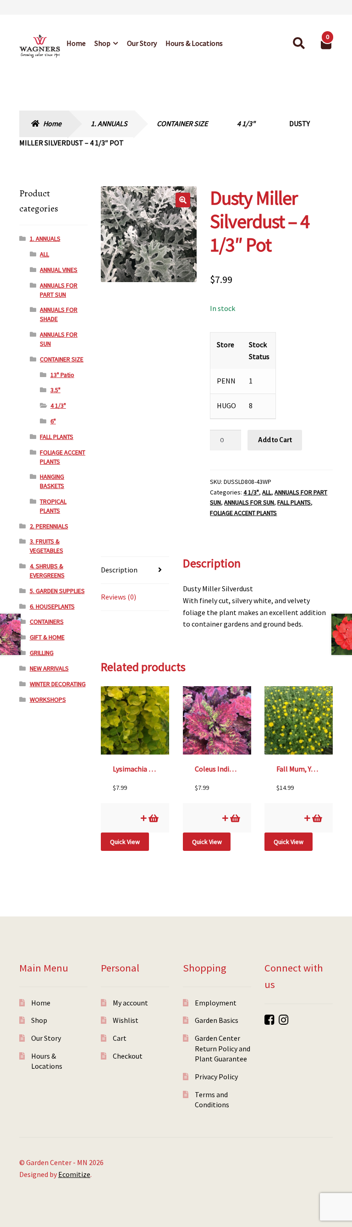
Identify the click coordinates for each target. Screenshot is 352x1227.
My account (130, 1002)
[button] (183, 200)
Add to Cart (275, 440)
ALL (266, 492)
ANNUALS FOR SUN (249, 502)
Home (76, 43)
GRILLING (42, 653)
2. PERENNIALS (49, 526)
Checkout (128, 1055)
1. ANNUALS (109, 123)
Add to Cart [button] (152, 818)
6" (53, 421)
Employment (215, 1002)
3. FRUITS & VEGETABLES (46, 546)
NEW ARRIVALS (49, 668)
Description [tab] (119, 569)
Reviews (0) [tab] (118, 596)
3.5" (55, 390)
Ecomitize (74, 1174)
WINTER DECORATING (58, 684)
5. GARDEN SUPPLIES (57, 591)
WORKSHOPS (48, 699)
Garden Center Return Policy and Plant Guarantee (222, 1048)
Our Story (142, 43)
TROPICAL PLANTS (53, 506)
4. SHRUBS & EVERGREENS (47, 570)
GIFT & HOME (47, 637)
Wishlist (125, 1020)
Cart (119, 1038)
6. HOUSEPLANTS (52, 606)
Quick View (125, 842)
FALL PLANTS (294, 502)
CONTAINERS (47, 621)
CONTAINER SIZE (182, 123)
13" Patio (62, 375)
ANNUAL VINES (58, 270)
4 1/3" (246, 123)
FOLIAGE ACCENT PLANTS (243, 513)
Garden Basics (216, 1020)
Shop (102, 43)
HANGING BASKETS (52, 481)
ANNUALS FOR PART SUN (58, 290)
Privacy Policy (216, 1076)
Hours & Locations (194, 43)
